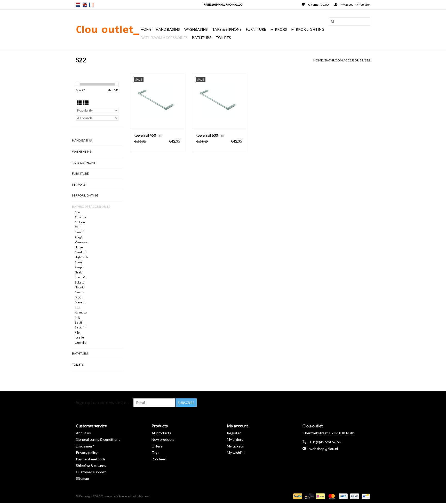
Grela (79, 272)
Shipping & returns (91, 465)
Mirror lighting (307, 29)
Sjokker (80, 222)
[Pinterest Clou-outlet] (348, 402)
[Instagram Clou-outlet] (366, 402)
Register (234, 433)
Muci (78, 297)
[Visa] (342, 496)
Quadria (80, 217)
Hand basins (168, 29)
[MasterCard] (331, 496)
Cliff (78, 227)
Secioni (80, 327)
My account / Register (355, 4)
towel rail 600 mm (210, 135)
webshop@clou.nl (323, 448)
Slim (78, 212)
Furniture (256, 29)
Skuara (79, 292)
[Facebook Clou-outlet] (339, 402)
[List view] (86, 103)
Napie (79, 247)
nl (78, 5)
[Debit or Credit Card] (308, 496)
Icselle (79, 337)
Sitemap (82, 478)
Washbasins (196, 29)
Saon (78, 262)
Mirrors (278, 29)
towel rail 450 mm (148, 135)
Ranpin (79, 267)
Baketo (79, 282)
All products (161, 433)
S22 (367, 60)
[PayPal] (297, 496)
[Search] (333, 21)
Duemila (80, 342)
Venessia (81, 242)
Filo (77, 332)
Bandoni (80, 252)
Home (146, 29)
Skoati (79, 232)
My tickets (235, 446)
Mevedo (80, 302)
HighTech (81, 257)
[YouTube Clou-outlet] (357, 402)
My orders (235, 439)
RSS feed (159, 459)
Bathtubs (201, 37)
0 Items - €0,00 (318, 4)
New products (163, 439)
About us (83, 433)
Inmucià (80, 277)
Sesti (78, 322)
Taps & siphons (227, 29)
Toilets (223, 37)
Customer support (91, 472)
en (85, 5)
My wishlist (236, 452)
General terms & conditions (98, 439)
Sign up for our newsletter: (103, 402)
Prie (78, 317)
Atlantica (81, 312)
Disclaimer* (85, 446)
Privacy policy (87, 452)
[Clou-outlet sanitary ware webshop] (107, 30)
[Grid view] (79, 103)
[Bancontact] (365, 496)
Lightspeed (142, 496)
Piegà (78, 237)
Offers (157, 446)
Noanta (80, 287)
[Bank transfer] (354, 496)
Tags (155, 452)
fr (91, 5)
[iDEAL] (319, 496)
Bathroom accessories (164, 37)
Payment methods (91, 459)
